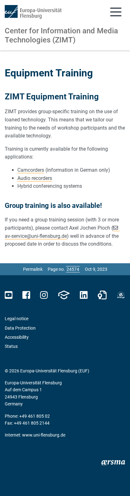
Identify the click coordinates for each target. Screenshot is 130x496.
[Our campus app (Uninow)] (63, 295)
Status (11, 346)
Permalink (33, 269)
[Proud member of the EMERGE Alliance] (120, 295)
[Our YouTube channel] (9, 295)
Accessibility (17, 337)
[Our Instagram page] (44, 295)
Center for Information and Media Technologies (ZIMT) (61, 35)
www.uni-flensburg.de (43, 434)
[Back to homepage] (33, 12)
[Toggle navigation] (115, 12)
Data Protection (20, 328)
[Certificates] (102, 295)
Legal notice (16, 318)
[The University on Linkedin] (83, 295)
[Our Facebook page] (26, 295)
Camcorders (30, 170)
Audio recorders (34, 178)
